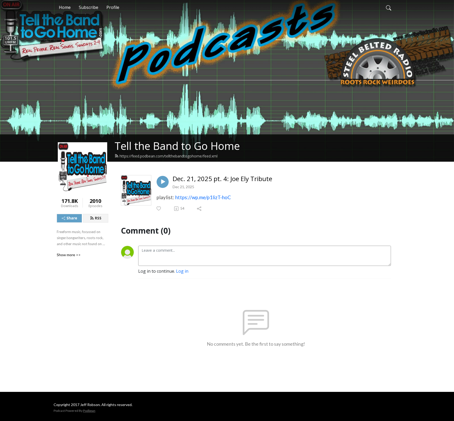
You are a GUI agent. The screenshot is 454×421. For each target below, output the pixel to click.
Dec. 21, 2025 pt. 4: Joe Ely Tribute (222, 179)
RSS (98, 217)
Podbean (89, 411)
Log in (182, 271)
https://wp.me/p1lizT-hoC (203, 197)
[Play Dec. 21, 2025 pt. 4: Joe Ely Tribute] (163, 182)
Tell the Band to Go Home (177, 146)
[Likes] (159, 208)
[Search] (388, 7)
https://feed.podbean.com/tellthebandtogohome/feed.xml (169, 156)
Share (71, 217)
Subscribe (88, 7)
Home (65, 7)
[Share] (200, 208)
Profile (112, 7)
